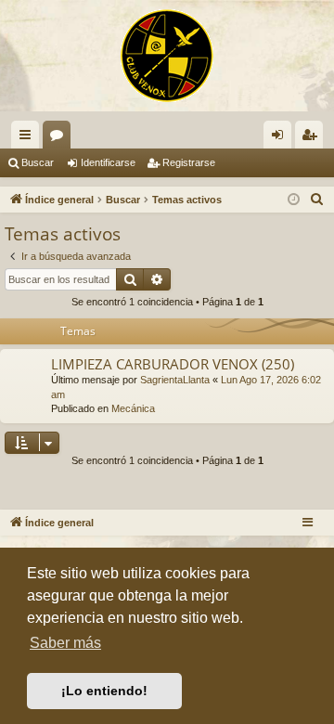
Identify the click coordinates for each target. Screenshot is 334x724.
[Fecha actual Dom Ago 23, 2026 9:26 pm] (294, 200)
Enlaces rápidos (29, 138)
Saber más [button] (65, 643)
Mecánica (133, 408)
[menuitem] (317, 199)
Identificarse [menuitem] (281, 138)
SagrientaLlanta (175, 379)
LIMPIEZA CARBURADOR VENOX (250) (172, 364)
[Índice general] (167, 55)
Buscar (37, 162)
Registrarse (188, 162)
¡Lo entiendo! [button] (104, 690)
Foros (60, 138)
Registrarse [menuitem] (312, 138)
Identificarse (108, 162)
